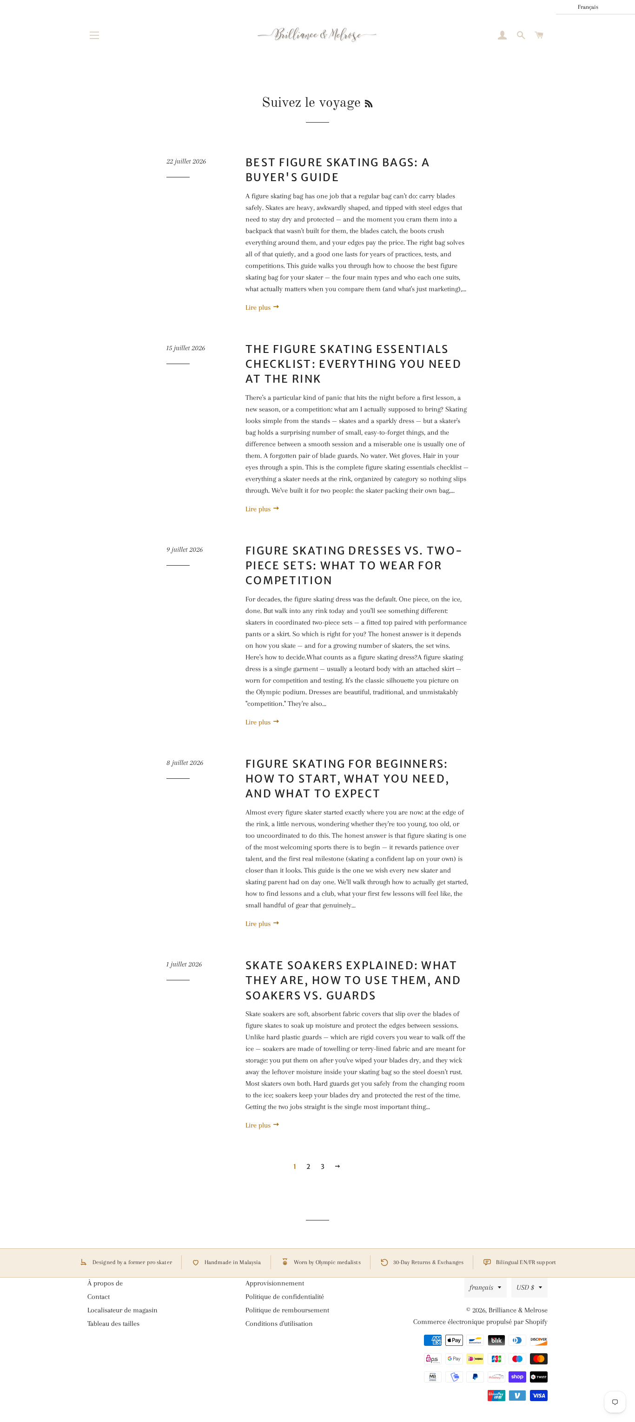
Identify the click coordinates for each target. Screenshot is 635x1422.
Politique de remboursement (287, 1310)
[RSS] (368, 104)
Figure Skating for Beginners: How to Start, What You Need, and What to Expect (347, 778)
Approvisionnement (274, 1283)
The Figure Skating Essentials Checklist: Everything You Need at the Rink (353, 363)
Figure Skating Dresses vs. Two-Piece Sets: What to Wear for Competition (354, 565)
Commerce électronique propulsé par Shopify (480, 1322)
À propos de (105, 1283)
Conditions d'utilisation (279, 1323)
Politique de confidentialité (284, 1296)
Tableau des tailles (113, 1323)
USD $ (525, 1287)
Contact (98, 1296)
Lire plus (258, 307)
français (481, 1287)
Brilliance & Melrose (518, 1310)
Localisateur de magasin (122, 1310)
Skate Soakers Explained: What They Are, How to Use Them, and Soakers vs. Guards (353, 980)
